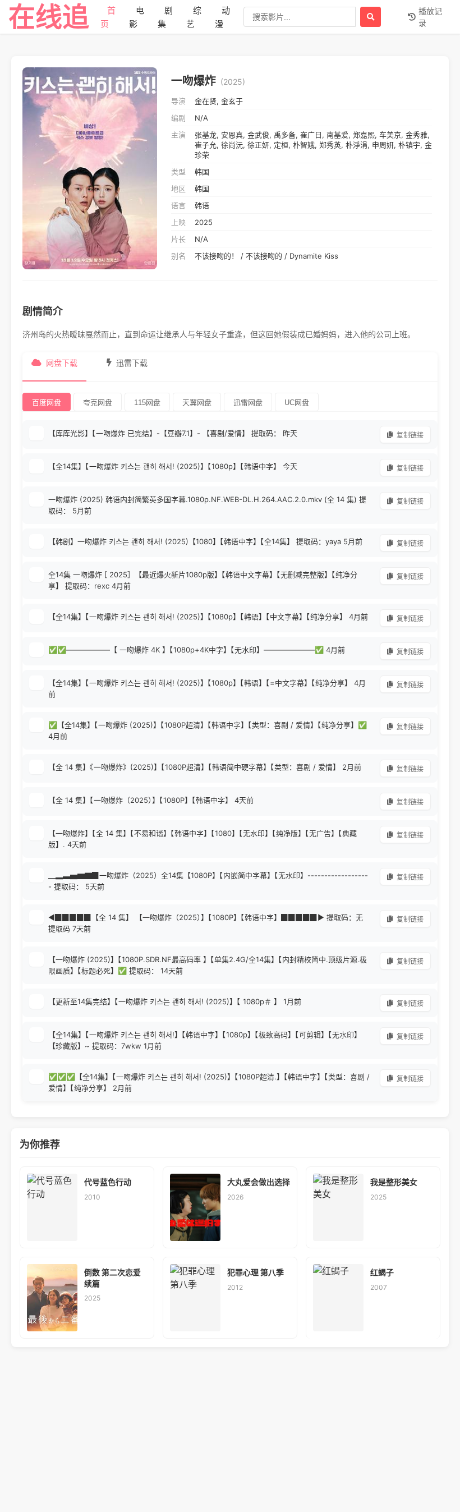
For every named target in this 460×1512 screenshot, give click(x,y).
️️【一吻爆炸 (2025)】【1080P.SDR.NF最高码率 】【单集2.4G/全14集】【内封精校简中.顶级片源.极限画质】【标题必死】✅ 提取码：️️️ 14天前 (207, 965)
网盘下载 (61, 363)
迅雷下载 (132, 363)
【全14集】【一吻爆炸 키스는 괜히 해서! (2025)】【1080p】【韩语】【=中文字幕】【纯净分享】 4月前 (207, 688)
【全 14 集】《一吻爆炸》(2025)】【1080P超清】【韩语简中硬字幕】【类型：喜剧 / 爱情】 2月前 (204, 766)
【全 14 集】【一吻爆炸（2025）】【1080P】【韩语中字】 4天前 (151, 800)
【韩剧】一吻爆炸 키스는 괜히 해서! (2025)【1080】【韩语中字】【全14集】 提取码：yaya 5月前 (205, 541)
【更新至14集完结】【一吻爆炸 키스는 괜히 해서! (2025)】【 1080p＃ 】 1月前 (174, 1001)
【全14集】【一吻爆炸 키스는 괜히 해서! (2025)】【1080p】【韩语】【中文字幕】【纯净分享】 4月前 (208, 616)
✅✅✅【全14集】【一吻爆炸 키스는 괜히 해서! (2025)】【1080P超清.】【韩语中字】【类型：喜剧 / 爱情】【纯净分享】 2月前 (209, 1082)
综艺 (193, 17)
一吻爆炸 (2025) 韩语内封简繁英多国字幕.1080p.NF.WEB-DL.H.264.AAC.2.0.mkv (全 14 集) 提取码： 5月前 (207, 505)
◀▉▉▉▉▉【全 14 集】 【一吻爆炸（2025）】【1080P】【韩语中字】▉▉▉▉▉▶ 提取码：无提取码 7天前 (205, 923)
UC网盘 (296, 402)
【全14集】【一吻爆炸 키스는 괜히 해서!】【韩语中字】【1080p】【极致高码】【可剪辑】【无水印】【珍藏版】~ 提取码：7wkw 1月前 (204, 1040)
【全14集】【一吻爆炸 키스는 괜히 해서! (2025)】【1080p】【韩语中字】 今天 (172, 466)
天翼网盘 (196, 402)
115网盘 (147, 402)
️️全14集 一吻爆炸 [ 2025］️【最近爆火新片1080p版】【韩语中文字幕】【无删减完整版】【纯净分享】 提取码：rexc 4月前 (202, 580)
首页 (108, 17)
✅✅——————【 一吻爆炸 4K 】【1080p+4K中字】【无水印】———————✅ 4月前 (196, 649)
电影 (136, 17)
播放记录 (430, 16)
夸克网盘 (97, 402)
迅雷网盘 (248, 402)
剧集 (165, 17)
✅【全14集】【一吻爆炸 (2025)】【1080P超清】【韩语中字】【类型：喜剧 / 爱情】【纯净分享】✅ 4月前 (207, 730)
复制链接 (410, 435)
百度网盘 (46, 402)
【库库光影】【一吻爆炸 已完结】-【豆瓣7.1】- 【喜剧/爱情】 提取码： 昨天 (172, 433)
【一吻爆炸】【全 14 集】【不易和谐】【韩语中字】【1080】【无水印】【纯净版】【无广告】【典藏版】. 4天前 (202, 839)
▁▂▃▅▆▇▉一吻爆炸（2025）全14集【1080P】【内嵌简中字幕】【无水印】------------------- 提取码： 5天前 (208, 881)
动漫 (222, 17)
